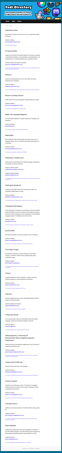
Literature (38, 178)
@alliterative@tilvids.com (12, 175)
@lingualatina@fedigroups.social (13, 372)
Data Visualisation (14, 67)
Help (13, 21)
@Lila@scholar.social (10, 221)
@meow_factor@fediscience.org (13, 395)
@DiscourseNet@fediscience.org (13, 240)
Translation (12, 419)
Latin (30, 89)
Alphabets (9, 442)
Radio (28, 329)
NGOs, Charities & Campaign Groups (21, 418)
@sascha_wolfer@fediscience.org (13, 65)
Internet (20, 398)
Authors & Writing (14, 398)
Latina (32, 89)
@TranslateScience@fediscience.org (14, 415)
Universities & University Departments (11, 356)
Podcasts (25, 329)
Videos (25, 108)
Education (15, 89)
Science (24, 288)
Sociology (30, 243)
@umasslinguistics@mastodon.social (14, 352)
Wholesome (37, 89)
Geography (14, 152)
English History (10, 200)
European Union (25, 67)
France (20, 224)
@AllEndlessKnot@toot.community (14, 169)
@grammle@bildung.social (12, 306)
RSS (27, 448)
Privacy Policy (37, 448)
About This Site (31, 448)
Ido (11, 108)
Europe (22, 67)
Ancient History (10, 89)
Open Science (29, 418)
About (19, 21)
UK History (35, 200)
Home (7, 21)
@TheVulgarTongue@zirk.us (12, 263)
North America (28, 355)
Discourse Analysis (14, 243)
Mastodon (24, 448)
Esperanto (11, 45)
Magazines (21, 129)
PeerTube (21, 108)
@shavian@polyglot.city (11, 439)
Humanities (10, 129)
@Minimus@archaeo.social (12, 86)
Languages (15, 45)
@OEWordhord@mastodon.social (14, 197)
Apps (9, 309)
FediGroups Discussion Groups (18, 375)
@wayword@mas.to (10, 326)
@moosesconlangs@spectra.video (14, 105)
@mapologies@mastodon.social (13, 149)
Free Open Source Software (17, 309)
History (28, 178)
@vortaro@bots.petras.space (12, 42)
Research (17, 69)
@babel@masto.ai (10, 126)
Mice (34, 89)
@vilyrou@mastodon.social (12, 285)
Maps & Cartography (23, 152)
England (11, 266)
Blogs (9, 152)
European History (22, 89)
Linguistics (37, 67)
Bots (8, 45)
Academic (9, 67)
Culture (11, 152)
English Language (18, 178)
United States (35, 355)
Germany (30, 67)
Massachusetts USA (22, 355)
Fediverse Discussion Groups (27, 375)
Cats (18, 398)
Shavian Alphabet (28, 442)
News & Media (25, 129)
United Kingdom (8, 267)
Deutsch (19, 67)
